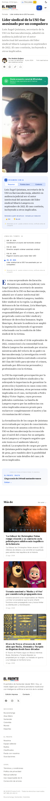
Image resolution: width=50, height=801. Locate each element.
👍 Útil (8, 219)
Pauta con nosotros (11, 753)
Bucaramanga (9, 713)
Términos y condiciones (13, 768)
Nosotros (7, 741)
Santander (8, 719)
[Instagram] (12, 700)
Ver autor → (42, 502)
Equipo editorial (10, 744)
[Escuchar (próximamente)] (20, 67)
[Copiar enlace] (15, 67)
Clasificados (9, 750)
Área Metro (8, 716)
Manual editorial (10, 775)
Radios (6, 747)
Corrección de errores (13, 781)
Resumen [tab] (11, 184)
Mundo (6, 726)
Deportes (7, 729)
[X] (18, 700)
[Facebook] (6, 700)
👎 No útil (17, 219)
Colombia (7, 722)
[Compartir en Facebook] (4, 67)
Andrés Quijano (18, 58)
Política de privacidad (12, 771)
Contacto (26, 694)
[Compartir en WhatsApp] (9, 67)
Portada (5, 14)
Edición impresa (12, 694)
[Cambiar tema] (46, 2)
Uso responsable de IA (13, 778)
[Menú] (45, 7)
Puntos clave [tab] (25, 184)
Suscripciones (9, 757)
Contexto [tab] (38, 184)
